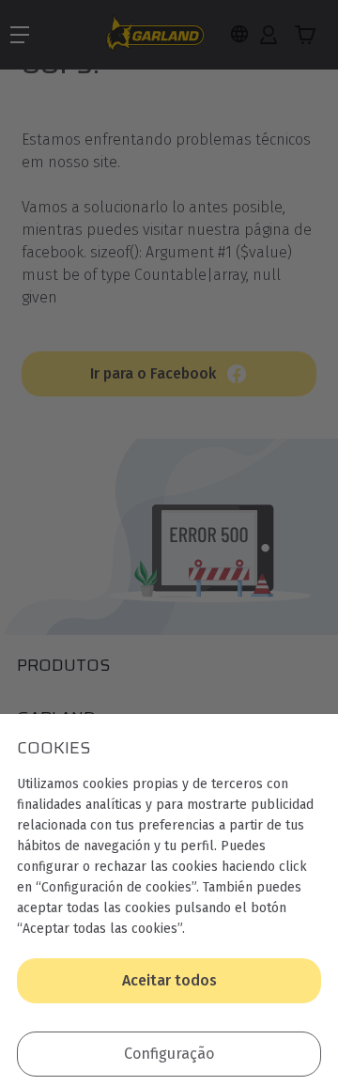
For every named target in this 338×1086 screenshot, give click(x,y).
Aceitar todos (169, 980)
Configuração (169, 1054)
